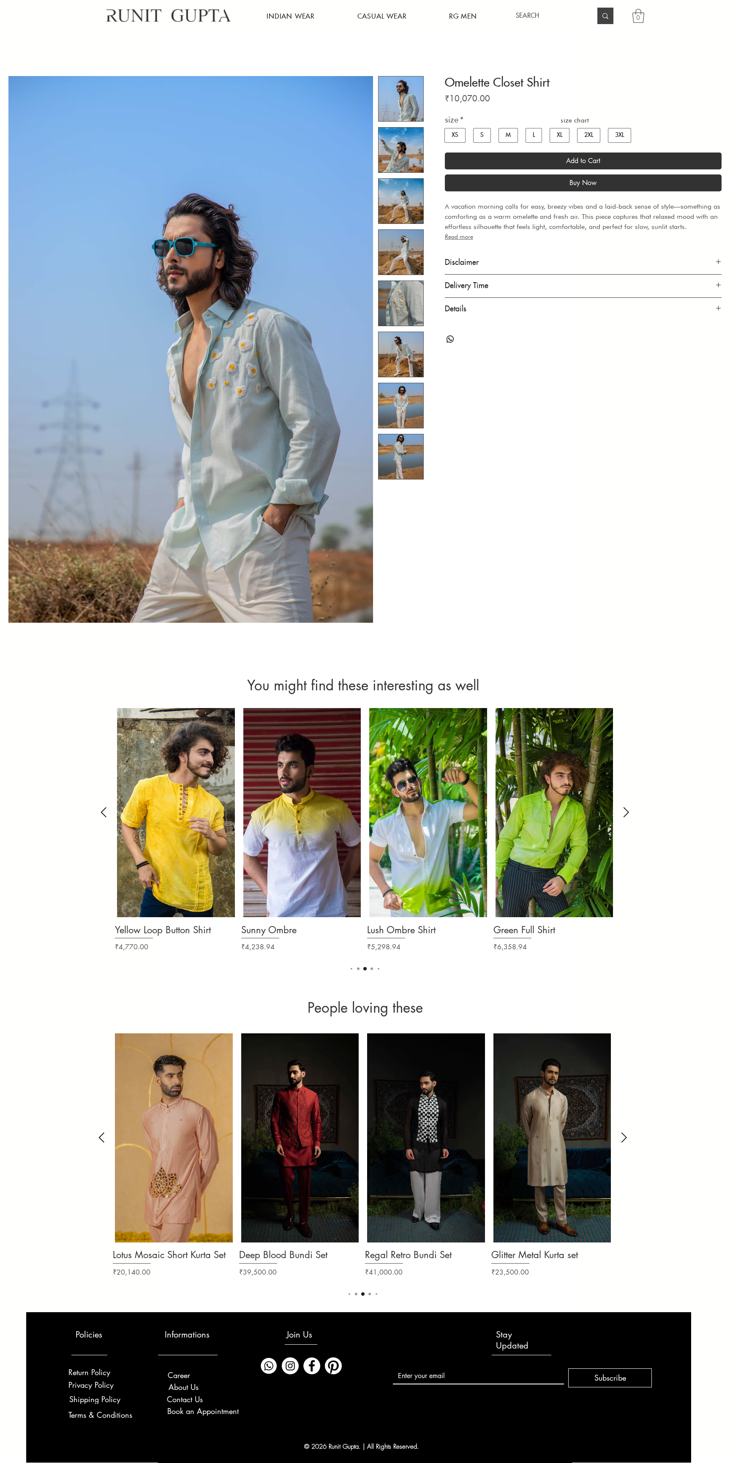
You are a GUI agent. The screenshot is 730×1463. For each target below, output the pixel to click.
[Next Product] (626, 812)
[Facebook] (311, 1365)
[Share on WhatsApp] (450, 339)
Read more (459, 236)
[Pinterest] (333, 1365)
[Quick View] (176, 812)
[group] (365, 836)
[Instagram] (290, 1365)
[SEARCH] (605, 16)
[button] (290, 16)
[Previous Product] (103, 812)
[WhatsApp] (268, 1365)
